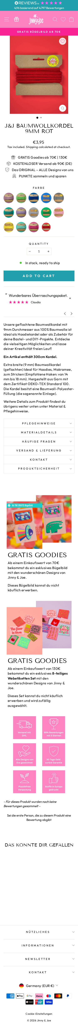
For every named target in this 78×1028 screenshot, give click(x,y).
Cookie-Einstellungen (39, 1013)
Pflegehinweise (39, 423)
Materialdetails (39, 432)
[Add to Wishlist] (62, 41)
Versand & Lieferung (39, 450)
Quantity (39, 243)
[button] (39, 817)
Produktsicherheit (39, 468)
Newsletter (38, 959)
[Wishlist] (63, 19)
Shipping (32, 147)
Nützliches (38, 932)
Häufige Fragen (39, 441)
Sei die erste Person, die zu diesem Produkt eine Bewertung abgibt (39, 817)
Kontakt (39, 459)
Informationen (38, 945)
